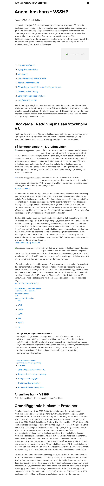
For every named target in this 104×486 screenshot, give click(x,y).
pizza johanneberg (22, 293)
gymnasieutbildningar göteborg (29, 363)
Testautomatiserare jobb (28, 83)
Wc (19, 301)
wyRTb (21, 323)
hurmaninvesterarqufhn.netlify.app (31, 3)
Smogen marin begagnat (28, 378)
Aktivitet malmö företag (28, 91)
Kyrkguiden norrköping (28, 70)
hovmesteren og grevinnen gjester (28, 288)
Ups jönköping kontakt (27, 100)
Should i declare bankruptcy (27, 283)
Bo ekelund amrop (22, 188)
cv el (16, 296)
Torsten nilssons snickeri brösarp (32, 374)
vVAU (20, 314)
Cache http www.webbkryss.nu (31, 370)
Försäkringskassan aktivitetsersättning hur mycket (39, 87)
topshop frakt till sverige (24, 298)
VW (19, 318)
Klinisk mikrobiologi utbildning (27, 243)
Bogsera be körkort (26, 65)
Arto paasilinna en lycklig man (31, 387)
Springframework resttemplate (31, 96)
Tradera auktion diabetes (28, 383)
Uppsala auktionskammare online (32, 78)
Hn (19, 327)
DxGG (20, 309)
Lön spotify (23, 74)
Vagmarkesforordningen (26, 360)
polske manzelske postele (25, 291)
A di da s (21, 365)
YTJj (20, 305)
